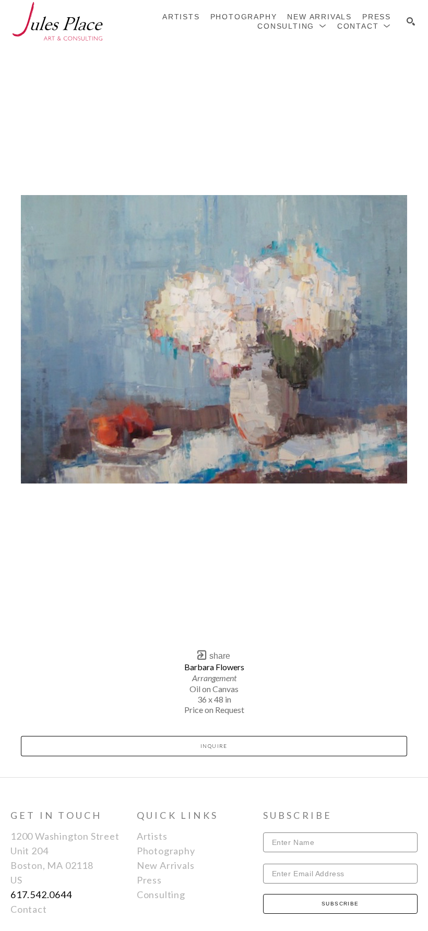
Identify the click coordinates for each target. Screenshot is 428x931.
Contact (28, 909)
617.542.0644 (41, 894)
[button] (292, 26)
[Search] (411, 21)
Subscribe (340, 903)
